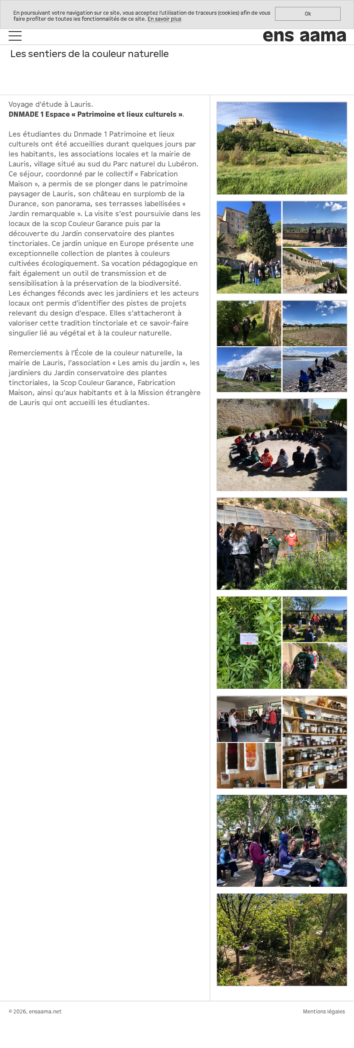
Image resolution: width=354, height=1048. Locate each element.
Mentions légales (324, 1011)
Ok (308, 13)
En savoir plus (164, 19)
